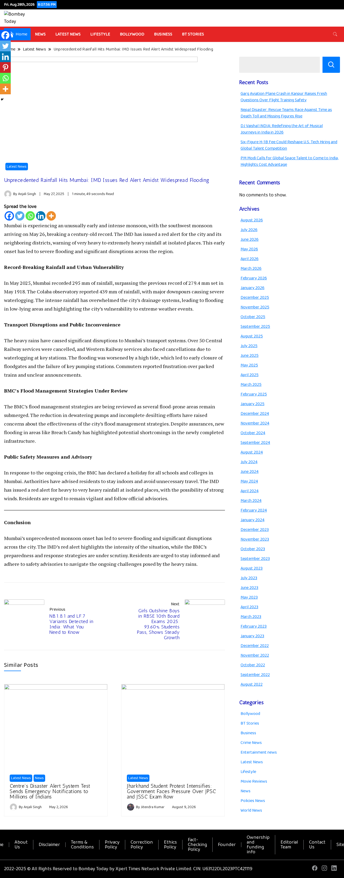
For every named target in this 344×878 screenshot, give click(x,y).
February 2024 (254, 510)
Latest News (68, 34)
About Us (21, 845)
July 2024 (249, 462)
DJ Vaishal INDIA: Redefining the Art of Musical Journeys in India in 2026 (282, 129)
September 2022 (255, 674)
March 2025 (251, 384)
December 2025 (255, 297)
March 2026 (251, 268)
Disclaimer (49, 844)
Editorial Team (289, 845)
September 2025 (255, 326)
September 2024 (255, 442)
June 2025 (250, 355)
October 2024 (253, 433)
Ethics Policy (170, 845)
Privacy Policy (112, 845)
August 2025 (252, 336)
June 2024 (250, 471)
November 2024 (255, 423)
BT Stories (193, 34)
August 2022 (252, 684)
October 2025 (253, 317)
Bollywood (132, 34)
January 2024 (252, 520)
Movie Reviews (254, 781)
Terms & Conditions (82, 845)
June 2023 (249, 587)
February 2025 (254, 394)
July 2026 (249, 229)
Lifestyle (100, 34)
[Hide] (2, 99)
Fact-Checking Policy (197, 844)
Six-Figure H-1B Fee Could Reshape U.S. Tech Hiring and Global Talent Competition (289, 145)
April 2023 (249, 607)
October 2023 (253, 549)
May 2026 (249, 249)
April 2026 (250, 259)
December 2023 (255, 529)
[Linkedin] (40, 216)
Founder (227, 844)
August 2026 (252, 220)
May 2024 (249, 481)
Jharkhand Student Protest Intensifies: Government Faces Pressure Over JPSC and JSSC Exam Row (171, 791)
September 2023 (255, 558)
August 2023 (252, 568)
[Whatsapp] (30, 216)
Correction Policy (142, 845)
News (40, 34)
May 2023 (249, 597)
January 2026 (252, 288)
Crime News (251, 742)
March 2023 (251, 616)
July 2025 (249, 346)
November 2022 (255, 655)
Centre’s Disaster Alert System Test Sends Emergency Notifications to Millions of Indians (50, 791)
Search (331, 65)
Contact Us (317, 845)
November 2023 (255, 539)
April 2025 (250, 375)
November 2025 (255, 307)
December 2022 (255, 645)
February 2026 (254, 278)
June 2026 (250, 239)
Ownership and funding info (258, 845)
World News (251, 810)
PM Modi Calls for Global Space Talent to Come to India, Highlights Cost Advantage (289, 161)
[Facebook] (9, 216)
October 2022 (253, 665)
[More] (51, 216)
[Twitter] (19, 216)
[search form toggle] (335, 34)
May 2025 (249, 365)
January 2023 (252, 636)
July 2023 (249, 578)
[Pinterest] (5, 67)
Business (163, 34)
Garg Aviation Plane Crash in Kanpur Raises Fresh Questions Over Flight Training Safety (284, 96)
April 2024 (250, 491)
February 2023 (254, 626)
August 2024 (252, 452)
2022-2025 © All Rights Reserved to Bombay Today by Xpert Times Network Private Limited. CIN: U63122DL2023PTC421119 (128, 869)
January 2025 (252, 404)
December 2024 (255, 413)
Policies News (253, 800)
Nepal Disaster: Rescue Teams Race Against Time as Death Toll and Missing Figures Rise (286, 113)
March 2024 (251, 500)
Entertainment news (259, 752)
